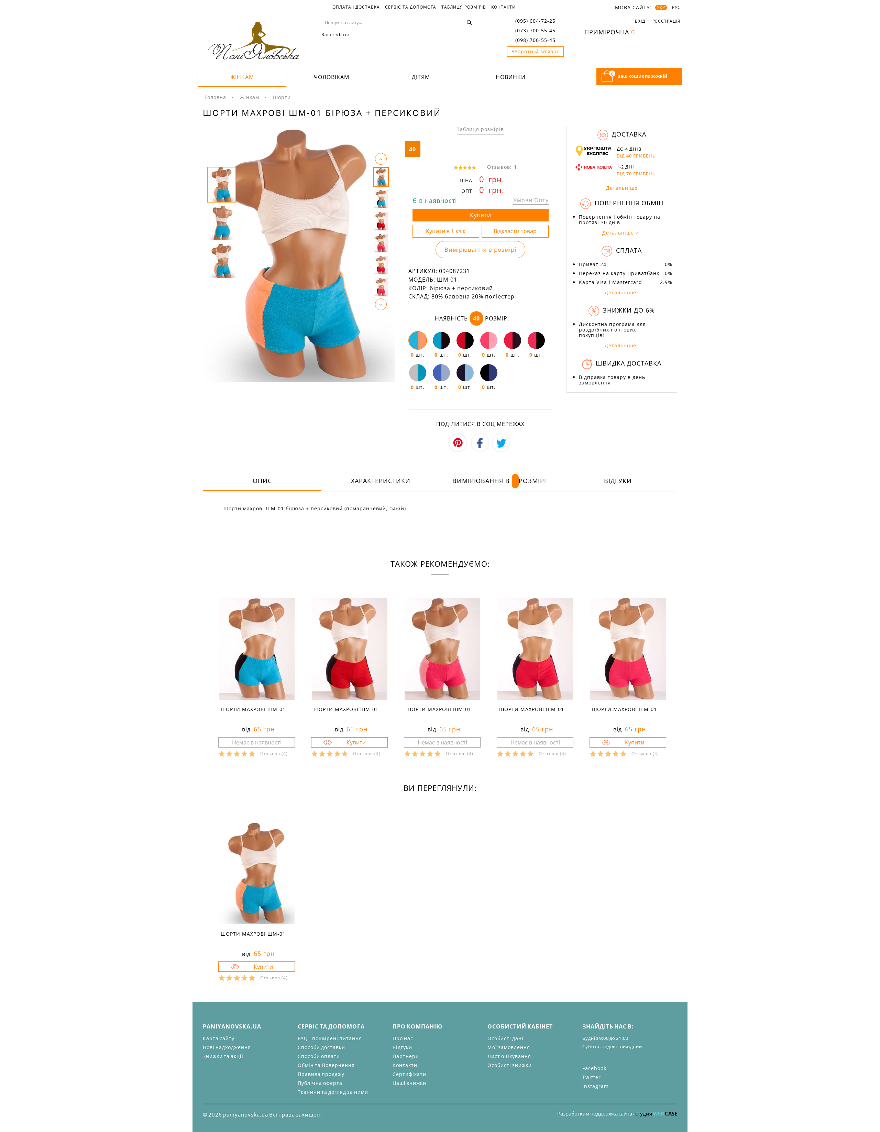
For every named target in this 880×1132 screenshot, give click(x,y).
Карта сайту (218, 1038)
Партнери (406, 1056)
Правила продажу (321, 1074)
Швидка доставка (627, 363)
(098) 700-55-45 (535, 40)
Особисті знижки (509, 1065)
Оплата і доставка (356, 7)
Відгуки (618, 481)
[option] (299, 254)
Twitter (591, 1077)
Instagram (595, 1086)
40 (412, 149)
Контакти (503, 7)
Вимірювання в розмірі (480, 249)
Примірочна (609, 32)
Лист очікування (509, 1056)
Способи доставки (321, 1047)
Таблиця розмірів (463, 7)
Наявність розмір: (472, 318)
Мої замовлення (508, 1047)
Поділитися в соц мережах (480, 424)
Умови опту (531, 200)
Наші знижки (409, 1083)
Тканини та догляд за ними (333, 1092)
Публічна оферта (320, 1083)
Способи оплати (319, 1056)
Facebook (594, 1068)
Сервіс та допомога (410, 7)
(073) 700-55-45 (535, 30)
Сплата (628, 250)
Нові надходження (227, 1047)
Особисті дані (505, 1038)
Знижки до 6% (628, 310)
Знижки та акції (223, 1056)
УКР (661, 7)
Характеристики (380, 481)
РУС (676, 8)
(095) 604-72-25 (535, 21)
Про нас (403, 1038)
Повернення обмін (628, 203)
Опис (262, 481)
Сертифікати (409, 1074)
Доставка (628, 134)
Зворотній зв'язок (535, 51)
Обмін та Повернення (326, 1065)
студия (656, 1113)
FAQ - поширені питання (330, 1038)
